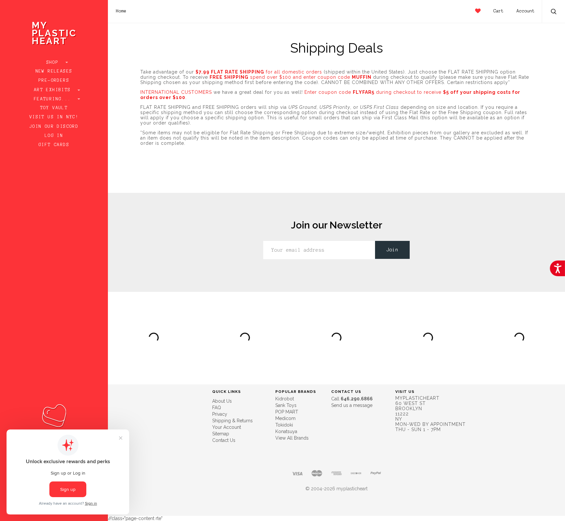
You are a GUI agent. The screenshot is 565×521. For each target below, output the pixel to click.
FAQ (216, 407)
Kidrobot (284, 398)
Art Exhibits (54, 90)
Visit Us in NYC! (53, 117)
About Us (222, 401)
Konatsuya (286, 431)
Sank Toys (286, 405)
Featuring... (54, 99)
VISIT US (405, 391)
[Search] (554, 12)
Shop (54, 62)
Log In (54, 135)
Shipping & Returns (232, 420)
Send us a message (351, 405)
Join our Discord (53, 126)
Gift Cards (54, 145)
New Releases (54, 71)
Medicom (285, 418)
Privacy (219, 414)
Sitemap (220, 433)
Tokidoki (284, 425)
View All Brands (292, 438)
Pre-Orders (54, 80)
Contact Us (223, 440)
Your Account (226, 427)
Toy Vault (54, 108)
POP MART (286, 411)
